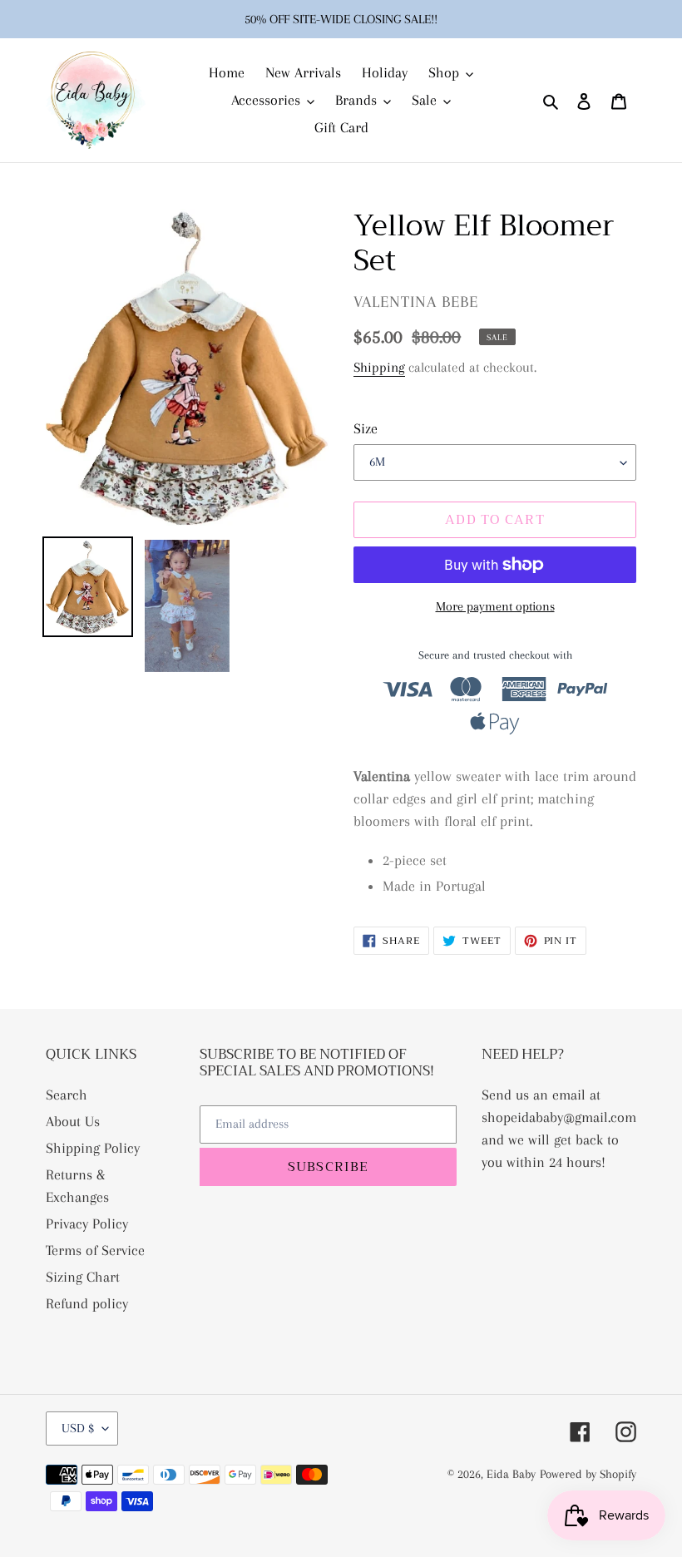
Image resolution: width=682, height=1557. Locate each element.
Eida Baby (511, 1473)
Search (66, 1094)
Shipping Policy (93, 1147)
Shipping (379, 367)
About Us (73, 1121)
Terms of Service (95, 1250)
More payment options (495, 606)
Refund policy (87, 1303)
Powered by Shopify (588, 1473)
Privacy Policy (87, 1223)
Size (365, 428)
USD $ (78, 1428)
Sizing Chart (83, 1276)
